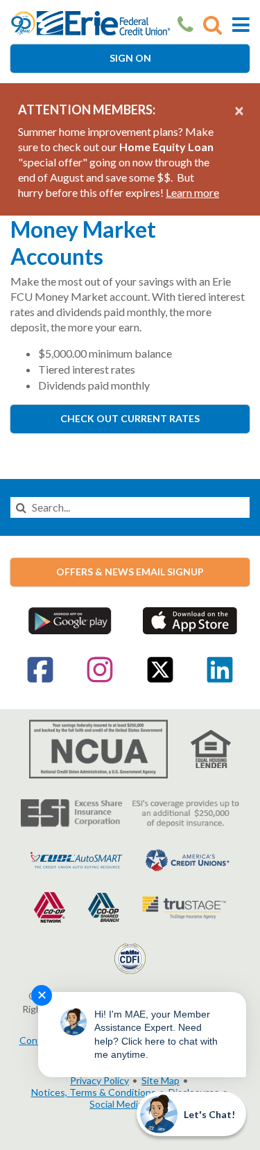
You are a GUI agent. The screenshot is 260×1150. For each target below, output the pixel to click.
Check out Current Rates (130, 418)
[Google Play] (70, 619)
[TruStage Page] (184, 906)
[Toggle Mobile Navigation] (241, 24)
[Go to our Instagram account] (99, 679)
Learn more (192, 192)
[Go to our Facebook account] (40, 679)
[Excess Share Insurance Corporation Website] (130, 812)
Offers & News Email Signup (130, 571)
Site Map (160, 1080)
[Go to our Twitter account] (160, 679)
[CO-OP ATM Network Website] (50, 906)
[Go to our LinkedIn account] (219, 679)
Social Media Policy (130, 1104)
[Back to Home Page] (90, 21)
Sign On (130, 58)
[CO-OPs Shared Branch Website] (104, 906)
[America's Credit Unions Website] (187, 858)
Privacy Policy (99, 1080)
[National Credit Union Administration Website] (98, 747)
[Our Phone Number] (185, 24)
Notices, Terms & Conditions (93, 1092)
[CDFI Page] (130, 958)
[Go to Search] (212, 24)
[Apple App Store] (190, 619)
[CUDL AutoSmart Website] (76, 858)
